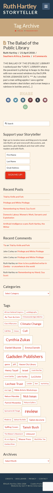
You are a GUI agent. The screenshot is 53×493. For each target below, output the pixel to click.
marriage (7, 390)
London (29, 383)
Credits (9, 479)
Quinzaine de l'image (12, 411)
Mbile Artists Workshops (25, 390)
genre (7, 364)
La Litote (36, 376)
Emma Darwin (32, 347)
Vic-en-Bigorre (9, 439)
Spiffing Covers (11, 427)
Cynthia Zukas (18, 339)
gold (14, 364)
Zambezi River (9, 444)
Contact (43, 479)
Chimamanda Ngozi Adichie (33, 317)
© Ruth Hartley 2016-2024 (14, 484)
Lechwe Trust (14, 383)
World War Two (39, 439)
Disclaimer (20, 479)
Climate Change (30, 323)
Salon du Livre (36, 419)
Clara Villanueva (10, 323)
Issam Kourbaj (37, 370)
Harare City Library (27, 364)
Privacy (32, 479)
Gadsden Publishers (24, 356)
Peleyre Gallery (30, 402)
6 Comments (40, 56)
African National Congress (14, 312)
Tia (4, 245)
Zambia (26, 56)
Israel (25, 370)
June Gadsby (9, 376)
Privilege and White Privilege (16, 202)
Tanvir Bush (31, 427)
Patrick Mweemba (13, 402)
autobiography (31, 312)
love (36, 383)
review (31, 411)
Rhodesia (7, 420)
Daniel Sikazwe (13, 347)
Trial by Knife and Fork (13, 196)
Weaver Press (25, 439)
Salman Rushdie (20, 420)
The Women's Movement (13, 434)
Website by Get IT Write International (28, 486)
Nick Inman (30, 396)
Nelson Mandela (12, 396)
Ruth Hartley (20, 9)
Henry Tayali (11, 370)
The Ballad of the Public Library (21, 45)
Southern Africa (12, 56)
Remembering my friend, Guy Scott (19, 208)
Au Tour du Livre (12, 317)
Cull (25, 330)
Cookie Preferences (40, 484)
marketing (45, 383)
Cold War (7, 331)
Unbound (30, 434)
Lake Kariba (22, 376)
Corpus (16, 331)
